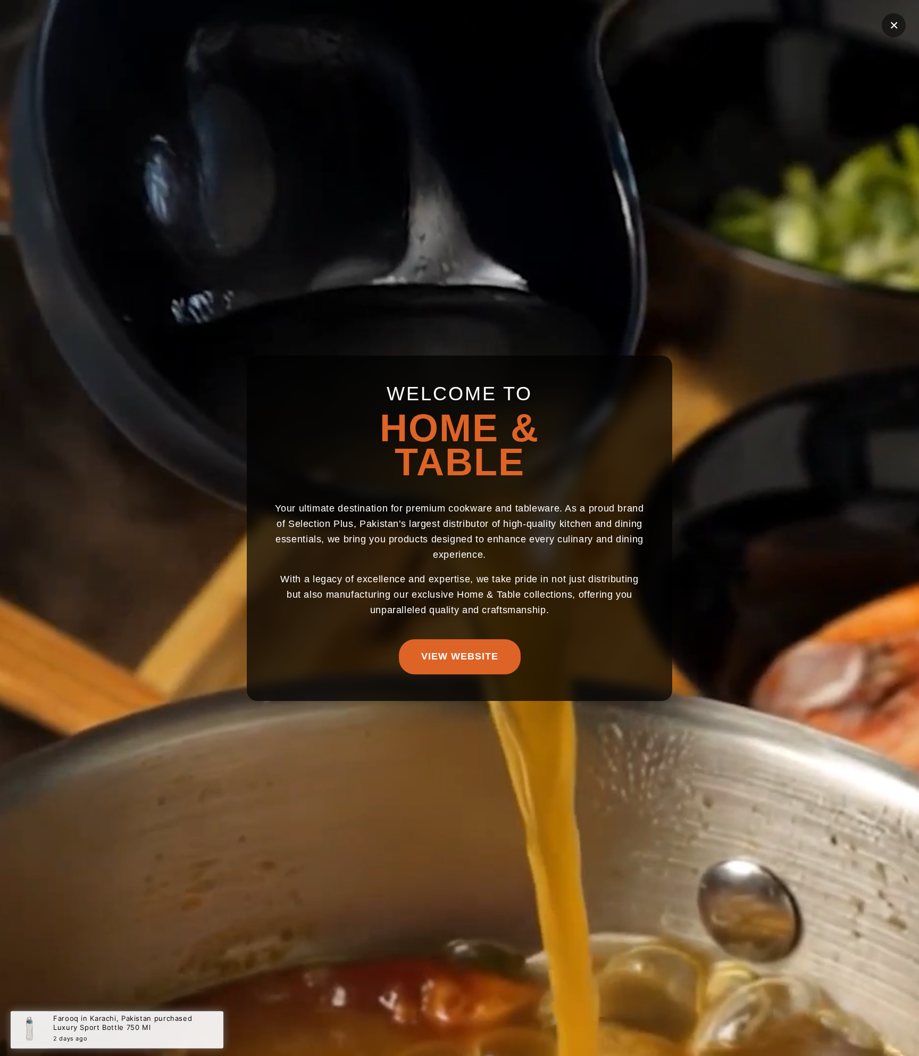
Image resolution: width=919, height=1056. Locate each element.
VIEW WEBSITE (459, 655)
